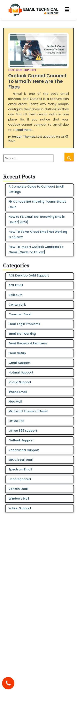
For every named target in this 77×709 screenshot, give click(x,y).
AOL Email (16, 285)
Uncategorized (20, 479)
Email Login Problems (24, 324)
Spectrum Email (20, 469)
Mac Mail (15, 401)
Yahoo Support (20, 508)
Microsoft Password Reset (28, 411)
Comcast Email (20, 314)
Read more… (24, 130)
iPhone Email (18, 392)
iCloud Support (20, 382)
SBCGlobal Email (21, 460)
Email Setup (17, 353)
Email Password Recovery (28, 343)
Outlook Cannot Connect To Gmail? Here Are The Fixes (37, 81)
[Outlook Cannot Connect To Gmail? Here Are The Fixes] (38, 50)
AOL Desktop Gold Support (29, 275)
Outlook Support (22, 70)
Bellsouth (16, 295)
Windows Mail (19, 498)
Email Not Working (22, 334)
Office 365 (16, 421)
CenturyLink (17, 305)
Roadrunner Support (24, 450)
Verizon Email (18, 489)
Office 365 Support (23, 431)
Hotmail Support (21, 372)
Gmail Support (19, 363)
